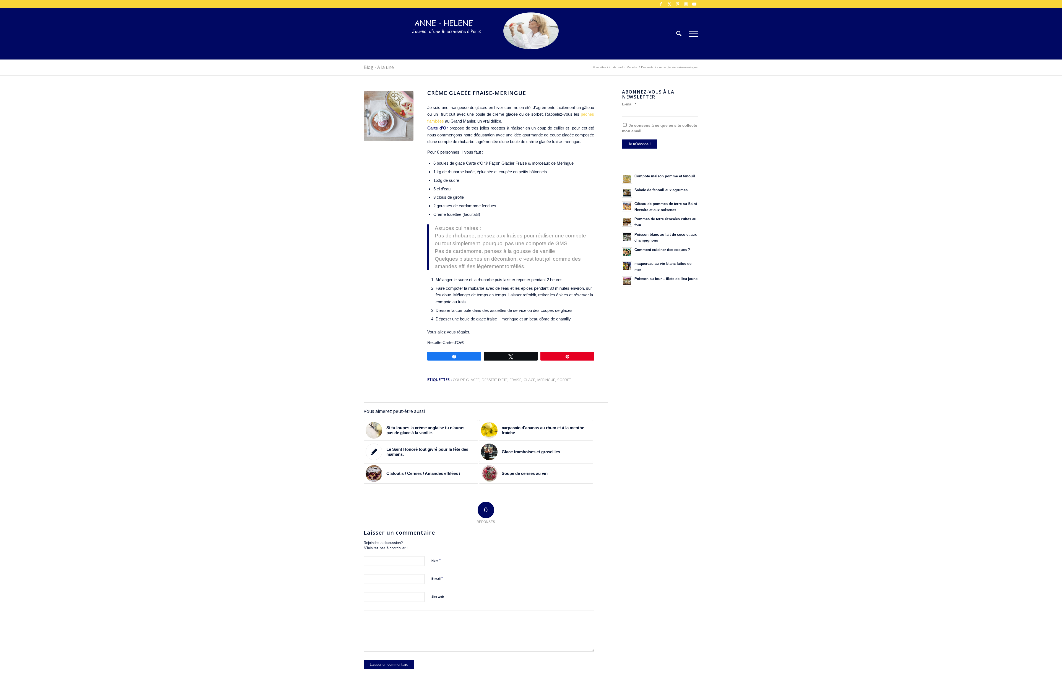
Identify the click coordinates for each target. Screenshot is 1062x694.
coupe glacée (466, 379)
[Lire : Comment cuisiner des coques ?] (627, 252)
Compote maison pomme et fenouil (664, 176)
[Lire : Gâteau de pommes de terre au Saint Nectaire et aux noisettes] (627, 206)
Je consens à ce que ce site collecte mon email (659, 128)
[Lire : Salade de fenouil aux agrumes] (627, 193)
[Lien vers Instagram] (686, 4)
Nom (436, 560)
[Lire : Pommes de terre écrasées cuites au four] (627, 222)
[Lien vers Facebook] (661, 4)
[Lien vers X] (669, 4)
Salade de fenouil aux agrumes (661, 190)
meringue (546, 379)
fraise (515, 379)
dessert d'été (494, 379)
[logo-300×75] (446, 42)
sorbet (564, 379)
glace (529, 379)
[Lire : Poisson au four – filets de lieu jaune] (627, 281)
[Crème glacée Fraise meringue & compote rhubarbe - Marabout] (388, 116)
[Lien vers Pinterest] (677, 4)
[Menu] (691, 33)
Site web (437, 596)
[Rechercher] (679, 33)
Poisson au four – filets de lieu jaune (665, 279)
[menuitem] (679, 33)
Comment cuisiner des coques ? (662, 250)
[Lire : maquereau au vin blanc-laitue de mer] (627, 266)
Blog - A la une (379, 67)
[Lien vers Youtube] (694, 4)
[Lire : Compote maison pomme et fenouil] (627, 179)
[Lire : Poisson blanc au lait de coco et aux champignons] (627, 237)
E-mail (437, 578)
